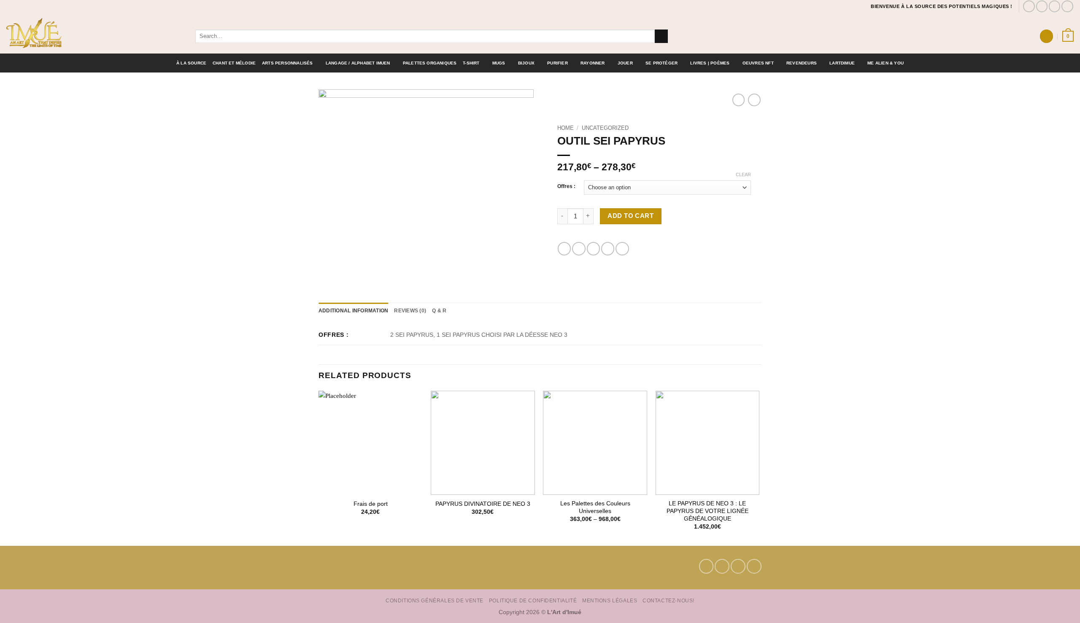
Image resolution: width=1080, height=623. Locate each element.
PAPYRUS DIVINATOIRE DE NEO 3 (482, 504)
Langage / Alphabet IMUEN (358, 63)
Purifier (557, 63)
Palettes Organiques (430, 63)
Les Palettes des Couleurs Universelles (595, 507)
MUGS (498, 63)
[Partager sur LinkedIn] (622, 248)
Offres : (566, 186)
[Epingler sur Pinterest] (607, 248)
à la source (191, 63)
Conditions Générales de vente (434, 600)
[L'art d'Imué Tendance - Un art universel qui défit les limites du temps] (94, 33)
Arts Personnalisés (287, 63)
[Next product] (738, 100)
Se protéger (661, 63)
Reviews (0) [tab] (410, 311)
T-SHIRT (471, 63)
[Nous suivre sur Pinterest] (1055, 6)
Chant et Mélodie (234, 63)
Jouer (625, 63)
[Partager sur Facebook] (564, 248)
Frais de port (371, 504)
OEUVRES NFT (758, 63)
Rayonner (592, 63)
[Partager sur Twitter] (578, 248)
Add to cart (630, 215)
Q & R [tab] (439, 311)
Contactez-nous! (668, 600)
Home (565, 128)
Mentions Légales (609, 600)
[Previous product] (754, 100)
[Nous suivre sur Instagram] (1042, 6)
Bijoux (526, 63)
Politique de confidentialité (533, 600)
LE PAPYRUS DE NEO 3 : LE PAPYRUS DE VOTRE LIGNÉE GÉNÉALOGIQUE (707, 511)
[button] (1046, 36)
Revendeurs (801, 63)
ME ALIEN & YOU (885, 63)
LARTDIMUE (842, 63)
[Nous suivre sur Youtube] (1067, 6)
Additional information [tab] (353, 311)
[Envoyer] (661, 36)
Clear (743, 174)
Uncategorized (605, 128)
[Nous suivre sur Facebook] (1029, 6)
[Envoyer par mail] (593, 248)
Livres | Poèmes (709, 63)
